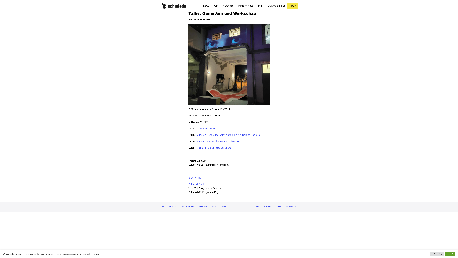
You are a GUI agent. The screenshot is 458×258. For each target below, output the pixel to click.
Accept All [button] (450, 254)
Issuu (224, 206)
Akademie (228, 5)
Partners (267, 206)
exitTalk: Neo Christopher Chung (214, 148)
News (206, 5)
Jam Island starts (207, 128)
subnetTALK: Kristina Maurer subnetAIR (218, 141)
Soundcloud (202, 206)
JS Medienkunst (276, 5)
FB (163, 206)
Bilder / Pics (194, 177)
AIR (216, 5)
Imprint (278, 206)
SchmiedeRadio (188, 206)
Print (260, 5)
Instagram (173, 206)
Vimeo (214, 206)
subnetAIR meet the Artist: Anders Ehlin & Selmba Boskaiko (228, 135)
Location (256, 206)
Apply (293, 5)
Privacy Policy (291, 206)
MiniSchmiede (245, 5)
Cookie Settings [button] (437, 254)
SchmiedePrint (196, 184)
